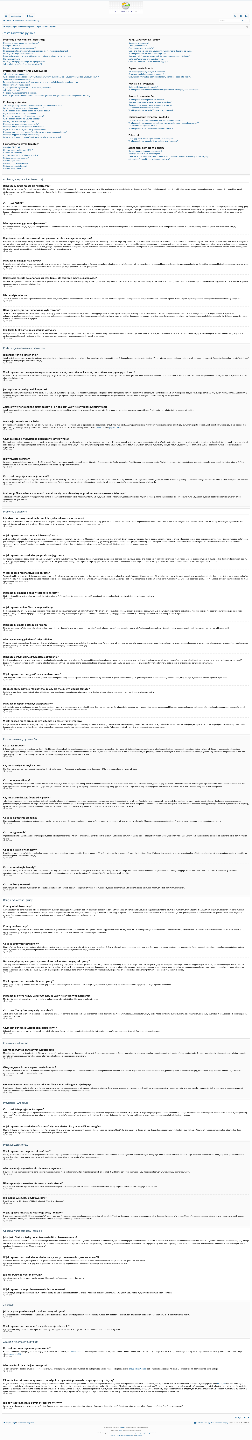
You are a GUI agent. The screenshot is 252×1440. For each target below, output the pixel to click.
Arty (120, 1430)
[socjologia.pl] (126, 7)
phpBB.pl (100, 427)
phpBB (122, 1427)
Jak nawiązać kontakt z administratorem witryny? (149, 159)
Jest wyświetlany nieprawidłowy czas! (19, 80)
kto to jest (221, 1383)
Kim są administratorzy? (138, 43)
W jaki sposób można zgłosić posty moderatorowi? (24, 129)
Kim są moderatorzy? (137, 46)
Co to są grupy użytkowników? (141, 48)
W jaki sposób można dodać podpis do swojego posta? (26, 111)
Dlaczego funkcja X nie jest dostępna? (144, 154)
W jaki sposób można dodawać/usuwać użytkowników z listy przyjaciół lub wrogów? (163, 90)
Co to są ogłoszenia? (12, 161)
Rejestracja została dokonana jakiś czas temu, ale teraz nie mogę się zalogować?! (38, 56)
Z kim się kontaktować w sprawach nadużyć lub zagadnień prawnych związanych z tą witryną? (168, 156)
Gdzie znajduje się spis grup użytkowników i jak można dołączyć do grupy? (160, 51)
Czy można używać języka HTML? (18, 150)
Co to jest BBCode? (11, 147)
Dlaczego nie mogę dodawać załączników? (21, 124)
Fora (31, 16)
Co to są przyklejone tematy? (15, 163)
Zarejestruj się (33, 21)
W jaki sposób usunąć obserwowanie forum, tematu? (150, 128)
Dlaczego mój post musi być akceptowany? (21, 135)
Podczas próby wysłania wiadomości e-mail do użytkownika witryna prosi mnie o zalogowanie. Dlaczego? (47, 95)
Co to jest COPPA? (11, 46)
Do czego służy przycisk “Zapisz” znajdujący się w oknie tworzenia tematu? (35, 132)
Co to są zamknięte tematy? (15, 166)
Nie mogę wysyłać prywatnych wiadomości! (146, 72)
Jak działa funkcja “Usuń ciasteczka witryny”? (22, 64)
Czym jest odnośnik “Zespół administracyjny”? (148, 61)
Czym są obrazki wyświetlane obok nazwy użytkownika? (27, 87)
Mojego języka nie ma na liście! (16, 85)
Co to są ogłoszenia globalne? (16, 158)
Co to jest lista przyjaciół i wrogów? (143, 87)
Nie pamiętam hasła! (12, 59)
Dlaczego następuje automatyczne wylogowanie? (24, 61)
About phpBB (15, 1354)
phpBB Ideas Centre (137, 1369)
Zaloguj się (19, 21)
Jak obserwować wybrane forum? (142, 126)
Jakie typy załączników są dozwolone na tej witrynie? (151, 138)
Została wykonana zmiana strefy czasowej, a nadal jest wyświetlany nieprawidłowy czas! (40, 82)
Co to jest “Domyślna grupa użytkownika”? (146, 59)
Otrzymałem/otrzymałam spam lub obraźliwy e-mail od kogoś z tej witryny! (159, 77)
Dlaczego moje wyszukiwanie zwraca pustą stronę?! (150, 105)
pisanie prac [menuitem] (139, 1433)
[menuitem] (235, 16)
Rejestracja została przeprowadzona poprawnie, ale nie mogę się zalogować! (35, 51)
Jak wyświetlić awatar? (13, 90)
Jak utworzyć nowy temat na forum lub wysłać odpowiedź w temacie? (32, 105)
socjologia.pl (16, 16)
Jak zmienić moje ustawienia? (16, 74)
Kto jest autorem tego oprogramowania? (145, 151)
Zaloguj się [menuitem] (241, 16)
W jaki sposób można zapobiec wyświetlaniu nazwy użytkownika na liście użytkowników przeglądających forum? (51, 77)
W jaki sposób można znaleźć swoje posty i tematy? (150, 110)
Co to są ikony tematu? (13, 169)
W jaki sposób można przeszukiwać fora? (146, 100)
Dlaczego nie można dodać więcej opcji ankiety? (23, 116)
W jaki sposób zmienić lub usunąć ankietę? (21, 119)
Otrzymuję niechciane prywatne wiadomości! (147, 74)
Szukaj (8, 21)
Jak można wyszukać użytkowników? (144, 108)
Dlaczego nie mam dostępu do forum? (19, 121)
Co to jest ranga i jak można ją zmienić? (20, 93)
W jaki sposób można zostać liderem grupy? (147, 53)
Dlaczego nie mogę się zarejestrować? (19, 48)
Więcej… (6, 16)
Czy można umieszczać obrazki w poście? (21, 155)
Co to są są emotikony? (13, 153)
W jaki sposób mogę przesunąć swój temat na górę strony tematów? (32, 137)
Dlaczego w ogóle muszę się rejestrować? (21, 43)
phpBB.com (114, 427)
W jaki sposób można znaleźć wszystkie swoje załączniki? (153, 141)
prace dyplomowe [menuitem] (150, 1433)
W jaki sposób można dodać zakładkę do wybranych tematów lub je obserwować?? (163, 123)
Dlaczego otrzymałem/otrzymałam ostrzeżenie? (23, 127)
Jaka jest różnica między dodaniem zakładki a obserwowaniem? (155, 120)
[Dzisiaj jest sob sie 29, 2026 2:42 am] (247, 26)
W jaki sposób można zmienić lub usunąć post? (23, 108)
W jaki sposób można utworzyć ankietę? (20, 113)
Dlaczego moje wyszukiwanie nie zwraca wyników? (150, 102)
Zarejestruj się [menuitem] (246, 16)
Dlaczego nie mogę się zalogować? (18, 53)
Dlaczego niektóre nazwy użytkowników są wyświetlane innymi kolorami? (159, 56)
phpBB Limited (77, 1351)
